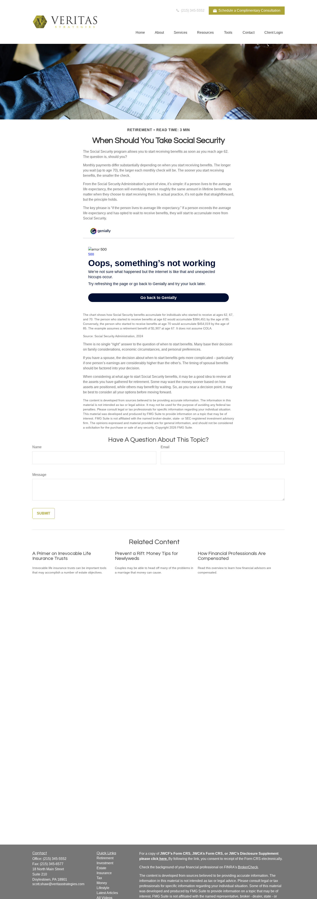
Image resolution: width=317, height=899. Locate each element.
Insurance (104, 873)
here (163, 859)
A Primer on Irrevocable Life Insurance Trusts (61, 556)
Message (39, 475)
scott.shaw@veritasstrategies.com (58, 884)
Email (165, 447)
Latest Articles (107, 893)
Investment (105, 863)
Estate (101, 868)
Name (37, 447)
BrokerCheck (248, 867)
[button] (140, 32)
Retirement (105, 858)
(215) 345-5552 (192, 10)
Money (102, 883)
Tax (99, 878)
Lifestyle (103, 888)
